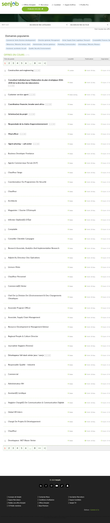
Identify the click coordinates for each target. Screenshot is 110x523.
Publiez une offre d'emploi (16, 503)
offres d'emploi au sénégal (28, 516)
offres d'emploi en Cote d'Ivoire (95, 516)
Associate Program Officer (19, 308)
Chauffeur (12, 191)
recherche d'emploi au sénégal (6, 516)
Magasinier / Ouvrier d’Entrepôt (22, 210)
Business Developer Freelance (21, 154)
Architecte (13, 201)
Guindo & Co (94, 510)
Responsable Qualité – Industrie (22, 365)
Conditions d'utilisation (46, 500)
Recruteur (44, 5)
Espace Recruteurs (14, 500)
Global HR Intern (15, 412)
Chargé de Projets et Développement (24, 422)
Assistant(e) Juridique (17, 393)
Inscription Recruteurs (77, 497)
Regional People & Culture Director (23, 336)
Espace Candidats (75, 500)
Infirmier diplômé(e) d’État (20, 220)
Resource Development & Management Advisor (28, 327)
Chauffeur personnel (17, 277)
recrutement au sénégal (38, 516)
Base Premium (43, 506)
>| (45, 63)
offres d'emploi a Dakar (48, 516)
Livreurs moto (14, 267)
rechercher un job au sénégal (17, 516)
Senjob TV (73, 503)
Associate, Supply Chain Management (24, 317)
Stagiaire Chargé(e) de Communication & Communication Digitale (36, 403)
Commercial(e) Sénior (17, 286)
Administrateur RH (16, 384)
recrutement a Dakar (57, 516)
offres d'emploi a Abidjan (52, 517)
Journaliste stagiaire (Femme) (21, 346)
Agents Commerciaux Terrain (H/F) (23, 163)
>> (39, 63)
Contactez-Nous (44, 497)
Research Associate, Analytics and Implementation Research (34, 248)
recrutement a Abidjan (61, 517)
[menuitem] (29, 4)
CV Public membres (14, 506)
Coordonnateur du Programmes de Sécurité (27, 182)
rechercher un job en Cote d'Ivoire (82, 516)
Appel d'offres (70, 5)
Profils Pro (85, 5)
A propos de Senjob (14, 497)
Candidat (57, 5)
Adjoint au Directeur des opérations (24, 258)
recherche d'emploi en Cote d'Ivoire (68, 516)
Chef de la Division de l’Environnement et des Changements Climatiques (34, 297)
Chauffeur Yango (15, 173)
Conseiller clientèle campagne (21, 239)
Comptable (13, 229)
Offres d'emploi (44, 503)
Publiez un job (34, 9)
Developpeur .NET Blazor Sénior (22, 441)
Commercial (13, 374)
